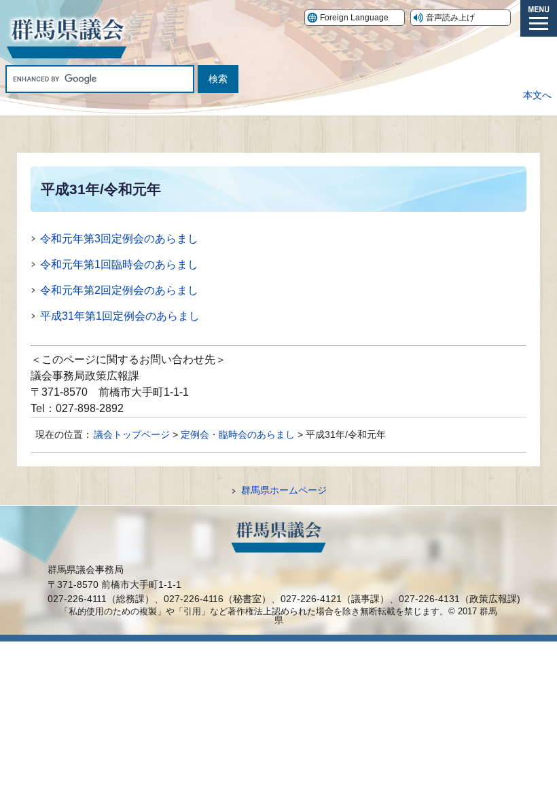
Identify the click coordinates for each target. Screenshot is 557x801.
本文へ (537, 95)
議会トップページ (132, 434)
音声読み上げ (450, 17)
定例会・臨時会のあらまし (238, 434)
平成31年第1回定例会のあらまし (120, 316)
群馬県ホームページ (284, 490)
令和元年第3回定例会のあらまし (119, 238)
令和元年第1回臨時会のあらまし (119, 264)
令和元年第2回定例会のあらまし (119, 290)
